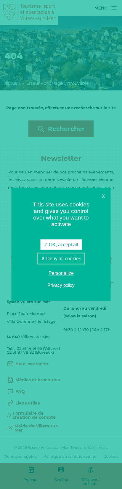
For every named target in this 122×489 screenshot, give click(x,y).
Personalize (61, 273)
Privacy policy (61, 284)
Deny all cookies (63, 258)
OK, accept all (63, 244)
